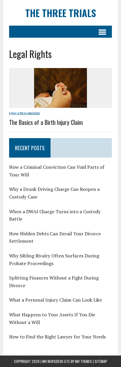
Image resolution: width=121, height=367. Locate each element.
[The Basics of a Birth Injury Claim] (60, 103)
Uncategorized (24, 113)
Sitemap (101, 361)
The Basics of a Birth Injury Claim (46, 122)
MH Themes (83, 361)
